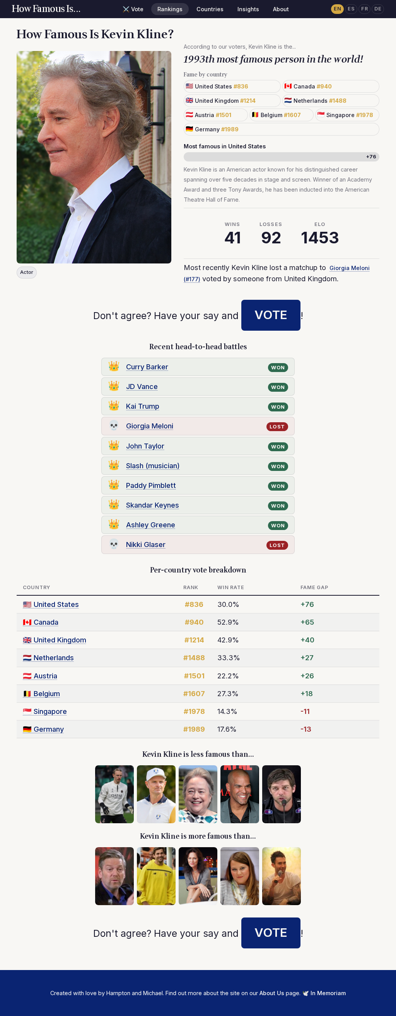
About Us (271, 993)
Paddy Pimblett (151, 485)
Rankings (170, 9)
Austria (40, 675)
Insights (248, 9)
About (281, 9)
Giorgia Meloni (149, 425)
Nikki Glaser (146, 544)
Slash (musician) (153, 465)
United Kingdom (54, 639)
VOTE (270, 315)
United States (51, 604)
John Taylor (145, 446)
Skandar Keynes (152, 505)
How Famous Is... (46, 9)
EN (337, 9)
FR (364, 9)
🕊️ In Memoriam (324, 993)
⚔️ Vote (133, 9)
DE (377, 9)
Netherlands (48, 657)
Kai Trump (142, 406)
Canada (40, 622)
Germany (43, 729)
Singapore (45, 711)
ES (351, 9)
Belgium (41, 693)
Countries (210, 9)
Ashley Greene (150, 524)
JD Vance (142, 386)
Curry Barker (147, 366)
